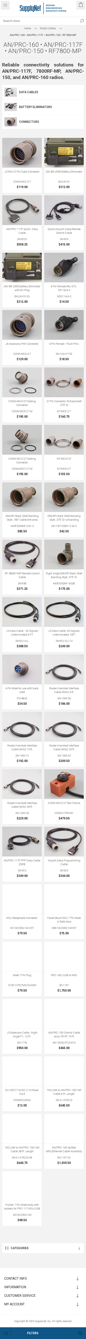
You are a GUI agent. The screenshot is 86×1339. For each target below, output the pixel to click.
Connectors (29, 121)
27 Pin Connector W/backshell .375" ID (64, 403)
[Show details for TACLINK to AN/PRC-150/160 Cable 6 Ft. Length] (64, 1071)
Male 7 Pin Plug (22, 975)
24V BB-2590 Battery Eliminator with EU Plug (22, 288)
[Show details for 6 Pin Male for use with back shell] (22, 669)
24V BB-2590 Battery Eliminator (64, 171)
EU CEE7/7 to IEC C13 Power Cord (22, 1091)
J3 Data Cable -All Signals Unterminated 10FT (64, 632)
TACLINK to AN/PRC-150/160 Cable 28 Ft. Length (22, 1149)
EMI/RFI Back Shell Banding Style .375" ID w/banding (64, 517)
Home (27, 28)
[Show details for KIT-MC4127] (64, 440)
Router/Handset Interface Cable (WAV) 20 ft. (64, 747)
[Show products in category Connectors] (10, 122)
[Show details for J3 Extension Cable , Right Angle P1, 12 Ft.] (22, 1014)
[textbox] (39, 21)
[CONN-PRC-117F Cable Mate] (22, 382)
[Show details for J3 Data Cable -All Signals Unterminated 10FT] (64, 612)
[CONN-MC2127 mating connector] (22, 440)
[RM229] (64, 669)
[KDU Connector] (22, 899)
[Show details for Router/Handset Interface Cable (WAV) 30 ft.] (22, 784)
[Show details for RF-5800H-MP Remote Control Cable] (22, 554)
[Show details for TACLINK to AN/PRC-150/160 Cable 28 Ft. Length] (22, 1128)
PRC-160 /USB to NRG (64, 975)
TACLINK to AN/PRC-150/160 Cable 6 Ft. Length (64, 1091)
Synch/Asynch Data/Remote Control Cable (64, 231)
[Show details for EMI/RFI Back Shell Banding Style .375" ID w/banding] (64, 497)
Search (82, 21)
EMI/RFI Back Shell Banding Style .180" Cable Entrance (22, 517)
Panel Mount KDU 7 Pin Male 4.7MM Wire (64, 919)
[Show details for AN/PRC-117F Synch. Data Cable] (22, 210)
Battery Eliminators (35, 107)
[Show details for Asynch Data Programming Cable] (64, 841)
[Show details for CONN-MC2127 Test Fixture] (64, 784)
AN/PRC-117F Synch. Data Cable (22, 231)
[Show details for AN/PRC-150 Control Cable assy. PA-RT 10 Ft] (64, 1014)
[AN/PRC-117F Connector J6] (22, 325)
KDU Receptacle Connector (22, 917)
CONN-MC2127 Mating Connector (22, 460)
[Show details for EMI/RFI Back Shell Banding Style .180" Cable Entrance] (22, 497)
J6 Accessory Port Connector (22, 343)
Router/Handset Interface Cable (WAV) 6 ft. (64, 690)
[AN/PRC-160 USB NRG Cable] (64, 956)
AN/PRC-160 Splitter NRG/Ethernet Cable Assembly (64, 1149)
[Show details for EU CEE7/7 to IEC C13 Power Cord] (22, 1071)
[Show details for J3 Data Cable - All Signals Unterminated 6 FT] (22, 612)
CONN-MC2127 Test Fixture (64, 803)
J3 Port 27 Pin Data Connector (22, 171)
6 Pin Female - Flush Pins (64, 343)
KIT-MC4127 (64, 458)
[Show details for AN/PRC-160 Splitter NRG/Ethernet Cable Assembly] (64, 1128)
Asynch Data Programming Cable (64, 862)
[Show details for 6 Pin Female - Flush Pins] (64, 325)
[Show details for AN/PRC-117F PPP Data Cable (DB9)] (22, 841)
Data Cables (28, 92)
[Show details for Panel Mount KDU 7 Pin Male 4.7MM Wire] (64, 899)
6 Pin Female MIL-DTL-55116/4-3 (64, 288)
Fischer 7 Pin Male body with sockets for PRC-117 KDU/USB (22, 1206)
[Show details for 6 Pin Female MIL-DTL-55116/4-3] (64, 267)
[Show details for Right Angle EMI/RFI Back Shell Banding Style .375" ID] (64, 554)
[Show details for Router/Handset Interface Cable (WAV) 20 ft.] (64, 727)
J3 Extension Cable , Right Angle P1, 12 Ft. (22, 1034)
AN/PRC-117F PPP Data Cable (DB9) (22, 862)
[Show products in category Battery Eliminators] (10, 107)
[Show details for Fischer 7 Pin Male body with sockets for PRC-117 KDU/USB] (22, 1186)
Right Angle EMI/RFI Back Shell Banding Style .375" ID (64, 575)
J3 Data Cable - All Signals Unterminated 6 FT (22, 632)
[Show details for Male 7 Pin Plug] (22, 956)
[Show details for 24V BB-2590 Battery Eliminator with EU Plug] (22, 267)
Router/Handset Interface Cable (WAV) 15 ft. (22, 747)
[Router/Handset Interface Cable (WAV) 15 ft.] (22, 727)
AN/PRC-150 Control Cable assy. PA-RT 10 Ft (64, 1034)
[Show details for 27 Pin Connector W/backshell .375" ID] (64, 382)
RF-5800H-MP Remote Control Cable (22, 575)
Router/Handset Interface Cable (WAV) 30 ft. (22, 804)
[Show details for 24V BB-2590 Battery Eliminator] (64, 153)
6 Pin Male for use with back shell (22, 690)
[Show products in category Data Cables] (10, 92)
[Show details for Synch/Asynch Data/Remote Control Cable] (64, 210)
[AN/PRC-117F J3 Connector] (22, 153)
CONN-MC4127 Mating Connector (22, 403)
